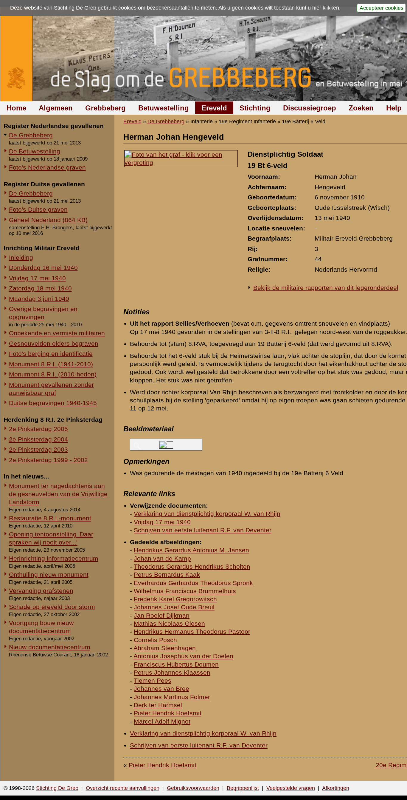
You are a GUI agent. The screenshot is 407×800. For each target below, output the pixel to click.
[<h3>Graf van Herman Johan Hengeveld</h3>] (181, 162)
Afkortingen (335, 788)
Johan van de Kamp (162, 558)
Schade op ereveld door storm (52, 606)
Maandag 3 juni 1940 (39, 298)
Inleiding (21, 257)
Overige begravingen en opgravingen (43, 312)
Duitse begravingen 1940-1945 (53, 402)
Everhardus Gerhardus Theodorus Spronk (193, 582)
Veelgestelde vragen (290, 788)
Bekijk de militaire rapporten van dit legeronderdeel (325, 287)
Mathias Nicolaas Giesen (169, 623)
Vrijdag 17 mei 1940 (37, 278)
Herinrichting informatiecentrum (53, 558)
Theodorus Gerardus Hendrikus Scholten (192, 566)
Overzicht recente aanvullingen (122, 788)
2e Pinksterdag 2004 (38, 439)
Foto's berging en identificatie (51, 353)
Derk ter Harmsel (158, 704)
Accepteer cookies (381, 8)
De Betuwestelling (34, 151)
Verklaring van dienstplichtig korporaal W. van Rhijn (207, 513)
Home (16, 108)
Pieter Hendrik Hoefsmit (167, 713)
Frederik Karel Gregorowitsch (175, 599)
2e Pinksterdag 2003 (38, 449)
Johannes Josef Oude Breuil (174, 607)
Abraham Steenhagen (164, 647)
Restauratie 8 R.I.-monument (50, 518)
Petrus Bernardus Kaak (167, 574)
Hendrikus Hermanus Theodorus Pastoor (192, 631)
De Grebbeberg (31, 135)
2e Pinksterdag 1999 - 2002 (48, 459)
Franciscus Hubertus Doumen (176, 664)
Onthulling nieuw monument (48, 574)
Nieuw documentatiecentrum (49, 647)
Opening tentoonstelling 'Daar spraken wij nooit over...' (51, 538)
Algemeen (56, 108)
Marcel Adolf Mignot (162, 721)
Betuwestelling (163, 108)
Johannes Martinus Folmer (172, 696)
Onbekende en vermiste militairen (57, 333)
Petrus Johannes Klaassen (172, 672)
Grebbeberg (105, 108)
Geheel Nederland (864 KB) (48, 219)
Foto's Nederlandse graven (47, 167)
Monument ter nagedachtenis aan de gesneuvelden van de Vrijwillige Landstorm (58, 493)
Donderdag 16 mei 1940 (43, 267)
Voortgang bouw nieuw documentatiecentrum (41, 626)
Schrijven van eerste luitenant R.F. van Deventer (202, 530)
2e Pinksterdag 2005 (38, 428)
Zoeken (361, 108)
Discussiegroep (309, 108)
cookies (127, 8)
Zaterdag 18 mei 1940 (40, 288)
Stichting (255, 108)
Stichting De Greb (57, 788)
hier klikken (325, 8)
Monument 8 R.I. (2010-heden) (53, 374)
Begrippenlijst (243, 788)
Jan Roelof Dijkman (161, 615)
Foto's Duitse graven (38, 209)
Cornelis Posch (155, 639)
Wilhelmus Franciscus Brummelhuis (185, 590)
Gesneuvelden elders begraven (53, 343)
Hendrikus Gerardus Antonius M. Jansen (191, 550)
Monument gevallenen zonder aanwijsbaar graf (51, 388)
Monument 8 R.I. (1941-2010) (51, 364)
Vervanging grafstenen (41, 590)
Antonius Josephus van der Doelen (183, 656)
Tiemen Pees (152, 680)
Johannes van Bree (161, 688)
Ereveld (214, 108)
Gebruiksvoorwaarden (193, 788)
